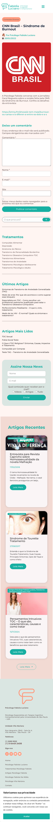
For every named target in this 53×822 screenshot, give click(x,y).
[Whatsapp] (7, 754)
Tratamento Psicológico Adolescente (19, 264)
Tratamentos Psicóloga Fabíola (18, 769)
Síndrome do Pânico (11, 249)
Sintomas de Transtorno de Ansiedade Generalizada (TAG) (26, 290)
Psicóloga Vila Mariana (15, 781)
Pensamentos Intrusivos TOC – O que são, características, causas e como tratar (25, 622)
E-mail (6, 180)
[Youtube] (19, 754)
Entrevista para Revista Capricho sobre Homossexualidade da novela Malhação (25, 458)
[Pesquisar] (46, 219)
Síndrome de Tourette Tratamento (24, 540)
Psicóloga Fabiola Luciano (16, 765)
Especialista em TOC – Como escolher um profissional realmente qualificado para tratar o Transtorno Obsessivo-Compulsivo (23, 302)
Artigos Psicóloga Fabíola (16, 773)
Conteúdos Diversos (11, 19)
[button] (43, 6)
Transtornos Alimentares (13, 258)
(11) (13, 743)
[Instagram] (11, 754)
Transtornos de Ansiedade (14, 261)
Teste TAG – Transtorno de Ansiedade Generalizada (25, 352)
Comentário (9, 138)
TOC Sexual (7, 336)
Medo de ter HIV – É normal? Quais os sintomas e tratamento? (24, 314)
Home (7, 760)
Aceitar (27, 816)
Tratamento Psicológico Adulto (16, 268)
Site (4, 189)
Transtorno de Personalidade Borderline (20, 252)
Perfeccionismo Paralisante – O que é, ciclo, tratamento (22, 309)
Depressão (7, 246)
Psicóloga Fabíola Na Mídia (16, 777)
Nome (6, 170)
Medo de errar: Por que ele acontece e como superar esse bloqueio (26, 296)
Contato (8, 785)
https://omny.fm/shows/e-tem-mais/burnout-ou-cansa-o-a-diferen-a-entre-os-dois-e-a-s (25, 113)
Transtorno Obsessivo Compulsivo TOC (20, 255)
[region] (26, 805)
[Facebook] (15, 754)
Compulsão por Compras (13, 349)
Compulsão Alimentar (12, 243)
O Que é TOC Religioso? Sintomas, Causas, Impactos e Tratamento (26, 344)
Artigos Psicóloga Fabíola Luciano (22, 590)
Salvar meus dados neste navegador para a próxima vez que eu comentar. (24, 202)
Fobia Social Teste (10, 340)
